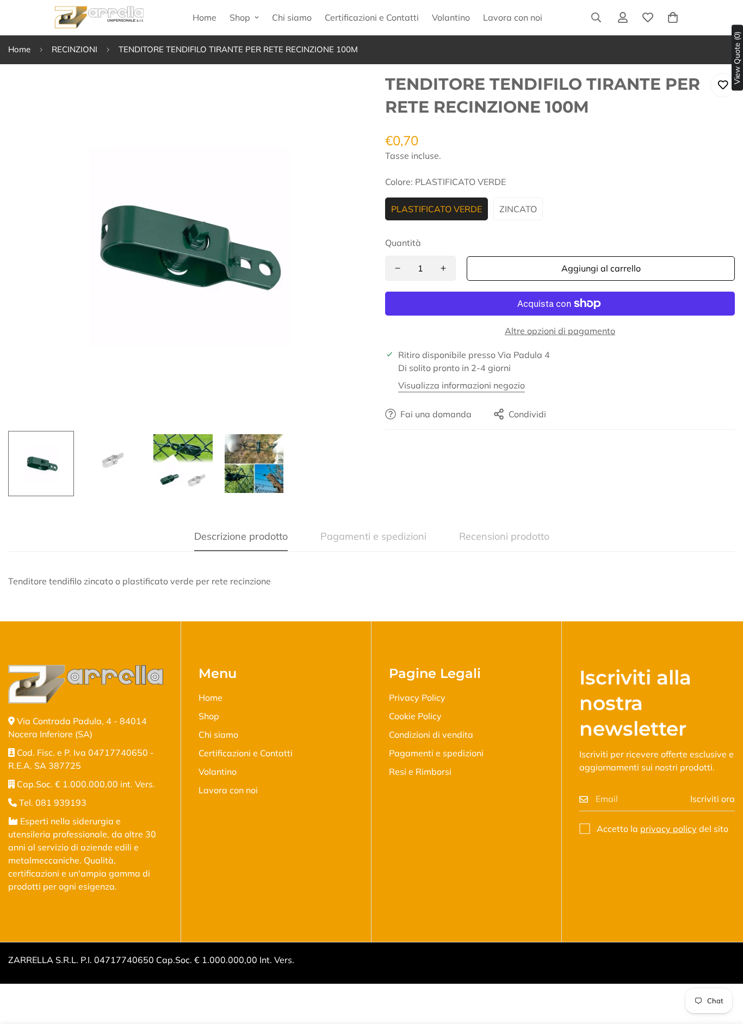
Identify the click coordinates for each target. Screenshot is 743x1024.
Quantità (403, 242)
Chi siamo (292, 17)
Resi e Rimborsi (420, 771)
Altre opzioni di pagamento (560, 330)
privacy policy (668, 828)
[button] (672, 17)
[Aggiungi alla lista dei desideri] (722, 85)
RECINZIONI (74, 49)
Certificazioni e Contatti (372, 17)
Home (204, 17)
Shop (240, 17)
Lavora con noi (512, 17)
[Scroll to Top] (721, 964)
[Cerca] (596, 17)
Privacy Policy (417, 697)
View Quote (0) (737, 58)
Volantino (451, 17)
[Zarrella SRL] (99, 17)
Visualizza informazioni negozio (461, 385)
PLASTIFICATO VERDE (436, 208)
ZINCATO (518, 208)
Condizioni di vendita (431, 734)
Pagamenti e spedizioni (436, 753)
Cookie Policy (415, 716)
